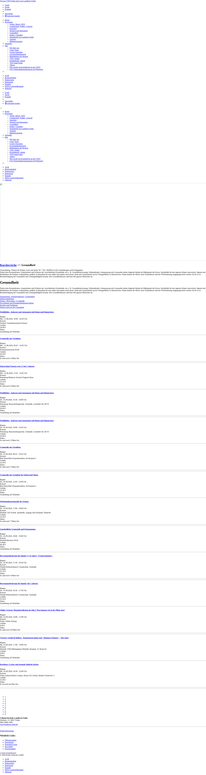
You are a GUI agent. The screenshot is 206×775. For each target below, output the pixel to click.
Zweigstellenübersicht (18, 54)
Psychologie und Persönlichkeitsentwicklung (17, 303)
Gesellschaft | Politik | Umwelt (21, 26)
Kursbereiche (8, 265)
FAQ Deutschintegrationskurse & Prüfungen (26, 69)
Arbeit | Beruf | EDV (17, 24)
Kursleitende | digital (17, 61)
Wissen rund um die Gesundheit (12, 307)
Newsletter (9, 14)
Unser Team (14, 50)
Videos (12, 65)
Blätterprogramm (16, 41)
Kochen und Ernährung (9, 305)
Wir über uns (14, 48)
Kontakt (8, 9)
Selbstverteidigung (7, 299)
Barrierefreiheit (10, 78)
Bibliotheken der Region (19, 56)
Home (7, 20)
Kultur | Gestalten (16, 35)
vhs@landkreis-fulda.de (9, 724)
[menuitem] (105, 5)
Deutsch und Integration (19, 31)
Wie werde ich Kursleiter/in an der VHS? (25, 67)
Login (7, 5)
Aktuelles (8, 44)
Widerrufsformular (7, 731)
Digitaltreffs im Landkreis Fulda (22, 37)
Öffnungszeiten (10, 740)
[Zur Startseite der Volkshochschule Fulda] (18, 1)
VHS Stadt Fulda (16, 63)
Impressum (9, 82)
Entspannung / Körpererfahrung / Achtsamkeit (17, 297)
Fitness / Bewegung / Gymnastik (12, 301)
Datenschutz (9, 80)
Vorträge (13, 39)
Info (6, 46)
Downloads (9, 742)
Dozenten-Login (11, 744)
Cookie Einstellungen (8, 753)
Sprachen (13, 29)
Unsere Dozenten (16, 52)
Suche (7, 7)
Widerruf (8, 88)
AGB (7, 76)
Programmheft (10, 749)
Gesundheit (14, 33)
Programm (9, 22)
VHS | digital (14, 59)
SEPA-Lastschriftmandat (14, 86)
